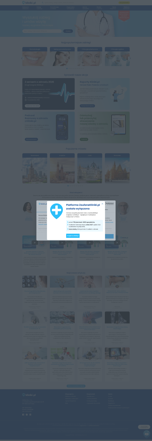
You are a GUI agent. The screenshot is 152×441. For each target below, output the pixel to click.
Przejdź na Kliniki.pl (73, 236)
